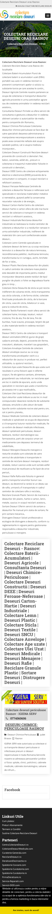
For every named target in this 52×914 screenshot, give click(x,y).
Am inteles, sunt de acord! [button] (26, 910)
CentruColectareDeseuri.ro (15, 844)
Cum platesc (8, 821)
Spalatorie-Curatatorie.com (15, 869)
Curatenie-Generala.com (14, 852)
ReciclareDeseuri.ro (11, 856)
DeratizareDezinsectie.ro (14, 861)
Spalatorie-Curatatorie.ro (14, 873)
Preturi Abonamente (12, 825)
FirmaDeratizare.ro (11, 877)
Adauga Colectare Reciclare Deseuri (34, 6)
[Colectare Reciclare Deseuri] (19, 14)
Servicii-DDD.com (11, 885)
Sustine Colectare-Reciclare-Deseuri (19, 833)
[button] (48, 15)
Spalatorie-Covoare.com (14, 865)
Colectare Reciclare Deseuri (22, 43)
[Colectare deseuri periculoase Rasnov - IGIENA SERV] (26, 699)
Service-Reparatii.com (13, 881)
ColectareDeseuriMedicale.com (17, 848)
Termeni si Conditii (11, 829)
